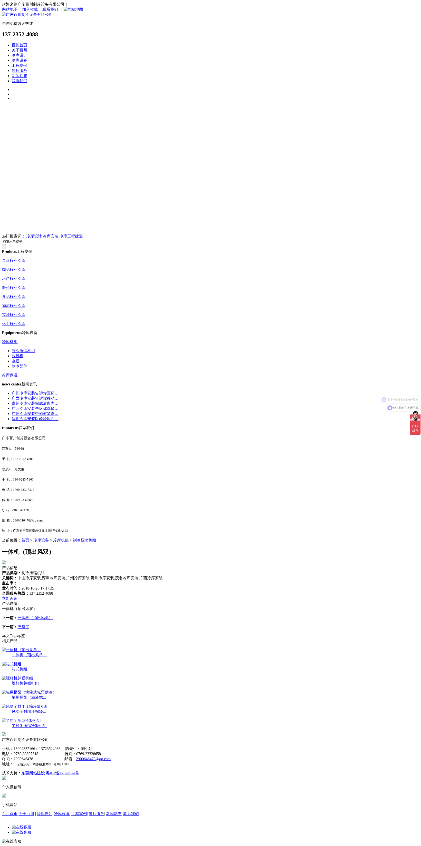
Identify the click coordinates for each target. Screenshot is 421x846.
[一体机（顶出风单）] (21, 650)
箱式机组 (19, 669)
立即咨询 (10, 598)
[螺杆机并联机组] (17, 678)
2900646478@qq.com (93, 759)
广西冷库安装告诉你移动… (35, 398)
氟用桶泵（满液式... (29, 697)
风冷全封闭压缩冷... (29, 711)
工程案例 (19, 65)
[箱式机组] (11, 664)
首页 (25, 540)
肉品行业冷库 (13, 269)
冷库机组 (10, 342)
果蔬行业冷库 (13, 260)
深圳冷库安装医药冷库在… (35, 419)
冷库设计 (19, 55)
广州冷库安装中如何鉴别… (35, 414)
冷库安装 (50, 236)
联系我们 (50, 9)
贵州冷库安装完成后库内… (35, 403)
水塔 (15, 361)
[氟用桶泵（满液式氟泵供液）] (29, 692)
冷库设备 (19, 60)
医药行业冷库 (13, 287)
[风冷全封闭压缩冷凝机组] (25, 706)
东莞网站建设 (33, 773)
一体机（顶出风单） (35, 618)
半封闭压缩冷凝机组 (29, 726)
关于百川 (19, 50)
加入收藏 (30, 9)
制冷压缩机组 (23, 351)
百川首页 (19, 45)
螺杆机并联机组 (25, 683)
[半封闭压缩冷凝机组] (21, 720)
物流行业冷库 (13, 306)
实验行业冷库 (13, 315)
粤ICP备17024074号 (62, 773)
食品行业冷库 (13, 297)
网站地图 (10, 9)
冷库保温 (10, 375)
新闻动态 (19, 76)
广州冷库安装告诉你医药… (35, 393)
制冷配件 (19, 366)
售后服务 (19, 71)
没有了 (23, 627)
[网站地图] (73, 9)
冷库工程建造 (71, 236)
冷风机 (17, 356)
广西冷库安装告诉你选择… (35, 408)
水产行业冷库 (13, 278)
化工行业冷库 (13, 324)
